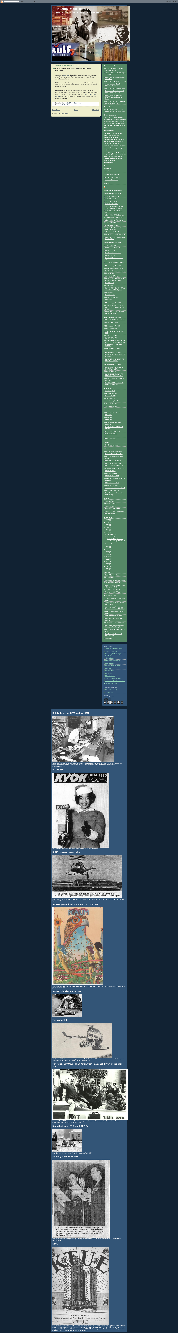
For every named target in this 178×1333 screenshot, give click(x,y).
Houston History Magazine (113, 665)
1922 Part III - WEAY (111, 204)
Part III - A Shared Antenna (113, 253)
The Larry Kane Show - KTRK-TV (115, 488)
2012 (107, 556)
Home (76, 110)
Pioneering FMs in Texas (112, 348)
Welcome (108, 168)
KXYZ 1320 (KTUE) (111, 434)
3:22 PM (69, 103)
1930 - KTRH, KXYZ (111, 245)
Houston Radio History (72, 8)
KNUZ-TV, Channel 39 (112, 483)
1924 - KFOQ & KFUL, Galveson (115, 220)
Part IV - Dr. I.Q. (110, 255)
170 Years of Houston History (114, 648)
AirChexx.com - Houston (112, 582)
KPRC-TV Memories (111, 473)
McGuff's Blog (109, 577)
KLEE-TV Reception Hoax (113, 463)
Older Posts (95, 110)
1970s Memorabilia (111, 683)
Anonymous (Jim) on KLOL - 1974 (115, 81)
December (110, 534)
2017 (107, 532)
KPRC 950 (108, 420)
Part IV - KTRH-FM (111, 338)
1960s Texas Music (111, 651)
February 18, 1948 (110, 398)
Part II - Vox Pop (110, 250)
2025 (107, 520)
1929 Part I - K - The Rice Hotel (114, 232)
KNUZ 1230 (108, 417)
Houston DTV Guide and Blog (114, 454)
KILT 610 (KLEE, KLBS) (112, 412)
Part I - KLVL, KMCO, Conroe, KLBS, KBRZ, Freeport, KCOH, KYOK (114, 307)
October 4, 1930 (110, 391)
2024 (107, 522)
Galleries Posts (110, 501)
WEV (106, 436)
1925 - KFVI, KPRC (111, 222)
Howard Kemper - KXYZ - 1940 (114, 268)
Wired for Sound (110, 676)
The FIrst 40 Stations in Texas (114, 217)
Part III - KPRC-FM (111, 335)
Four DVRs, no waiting (112, 575)
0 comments (77, 103)
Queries (107, 171)
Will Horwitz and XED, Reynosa (114, 262)
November (110, 537)
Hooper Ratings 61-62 (111, 322)
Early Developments (111, 328)
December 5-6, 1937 (111, 393)
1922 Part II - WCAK (111, 201)
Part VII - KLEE (110, 292)
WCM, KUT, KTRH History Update (115, 234)
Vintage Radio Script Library (113, 615)
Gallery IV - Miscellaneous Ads (114, 511)
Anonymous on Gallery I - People (115, 88)
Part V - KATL (109, 285)
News (68, 105)
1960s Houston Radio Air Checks (115, 580)
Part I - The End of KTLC (112, 247)
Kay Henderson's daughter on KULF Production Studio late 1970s (114, 97)
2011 (107, 559)
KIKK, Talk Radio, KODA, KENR (115, 320)
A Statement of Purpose (112, 177)
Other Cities (108, 638)
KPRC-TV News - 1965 (112, 476)
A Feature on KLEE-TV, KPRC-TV (115, 468)
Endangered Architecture (112, 660)
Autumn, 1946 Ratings (112, 276)
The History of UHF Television (114, 592)
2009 (107, 564)
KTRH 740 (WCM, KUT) (112, 431)
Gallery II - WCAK (110, 506)
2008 (107, 566)
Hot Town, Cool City (111, 689)
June (109, 544)
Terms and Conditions (111, 180)
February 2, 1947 (110, 396)
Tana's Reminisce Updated (113, 678)
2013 (107, 554)
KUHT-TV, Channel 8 (111, 485)
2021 (107, 527)
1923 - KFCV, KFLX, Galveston (114, 215)
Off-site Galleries (110, 513)
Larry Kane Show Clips (112, 490)
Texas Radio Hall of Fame (113, 589)
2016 (107, 547)
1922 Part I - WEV (110, 198)
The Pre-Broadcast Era (112, 196)
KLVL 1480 (108, 415)
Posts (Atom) (65, 113)
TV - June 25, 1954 (111, 403)
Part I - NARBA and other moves (115, 271)
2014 (107, 552)
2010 (107, 561)
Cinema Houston (110, 658)
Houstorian (108, 668)
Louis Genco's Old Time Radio (114, 622)
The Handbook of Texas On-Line (115, 681)
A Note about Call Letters (112, 225)
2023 (107, 525)
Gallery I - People (110, 503)
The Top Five (109, 692)
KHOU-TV (63, 105)
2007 (107, 569)
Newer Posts (56, 110)
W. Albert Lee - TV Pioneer (113, 461)
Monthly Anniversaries (112, 445)
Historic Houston (110, 663)
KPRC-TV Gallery (110, 471)
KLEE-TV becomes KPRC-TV (114, 466)
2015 (107, 549)
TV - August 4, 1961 (111, 406)
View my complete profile (113, 190)
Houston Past (109, 670)
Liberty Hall (108, 673)
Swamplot (66, 75)
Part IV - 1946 (109, 283)
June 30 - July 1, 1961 (112, 401)
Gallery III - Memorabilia (112, 508)
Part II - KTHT (109, 273)
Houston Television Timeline (113, 451)
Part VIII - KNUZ (110, 295)
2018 (107, 530)
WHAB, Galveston (110, 439)
